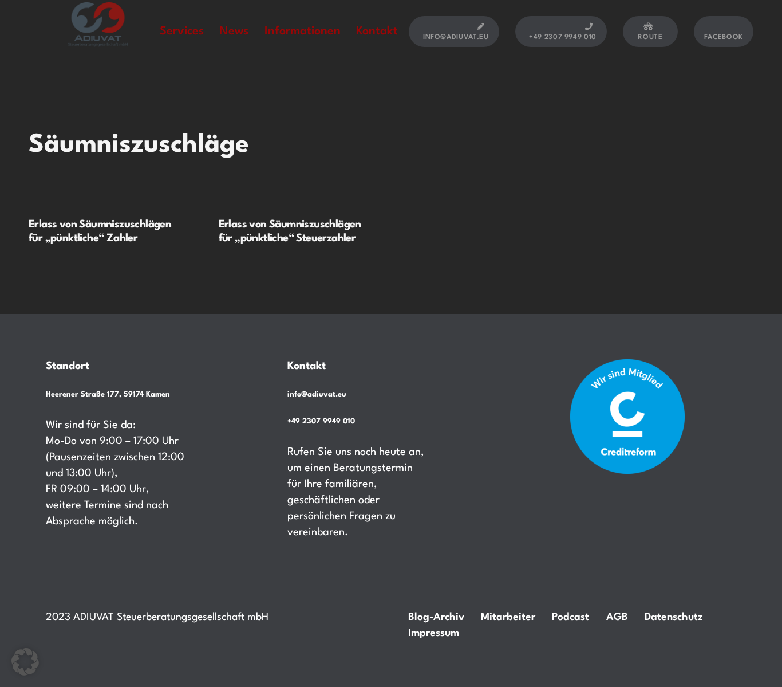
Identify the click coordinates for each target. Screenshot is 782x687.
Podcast (570, 617)
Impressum (433, 633)
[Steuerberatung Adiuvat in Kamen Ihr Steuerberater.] (98, 31)
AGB (617, 617)
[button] (25, 662)
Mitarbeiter (508, 617)
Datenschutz (674, 617)
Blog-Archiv (436, 617)
